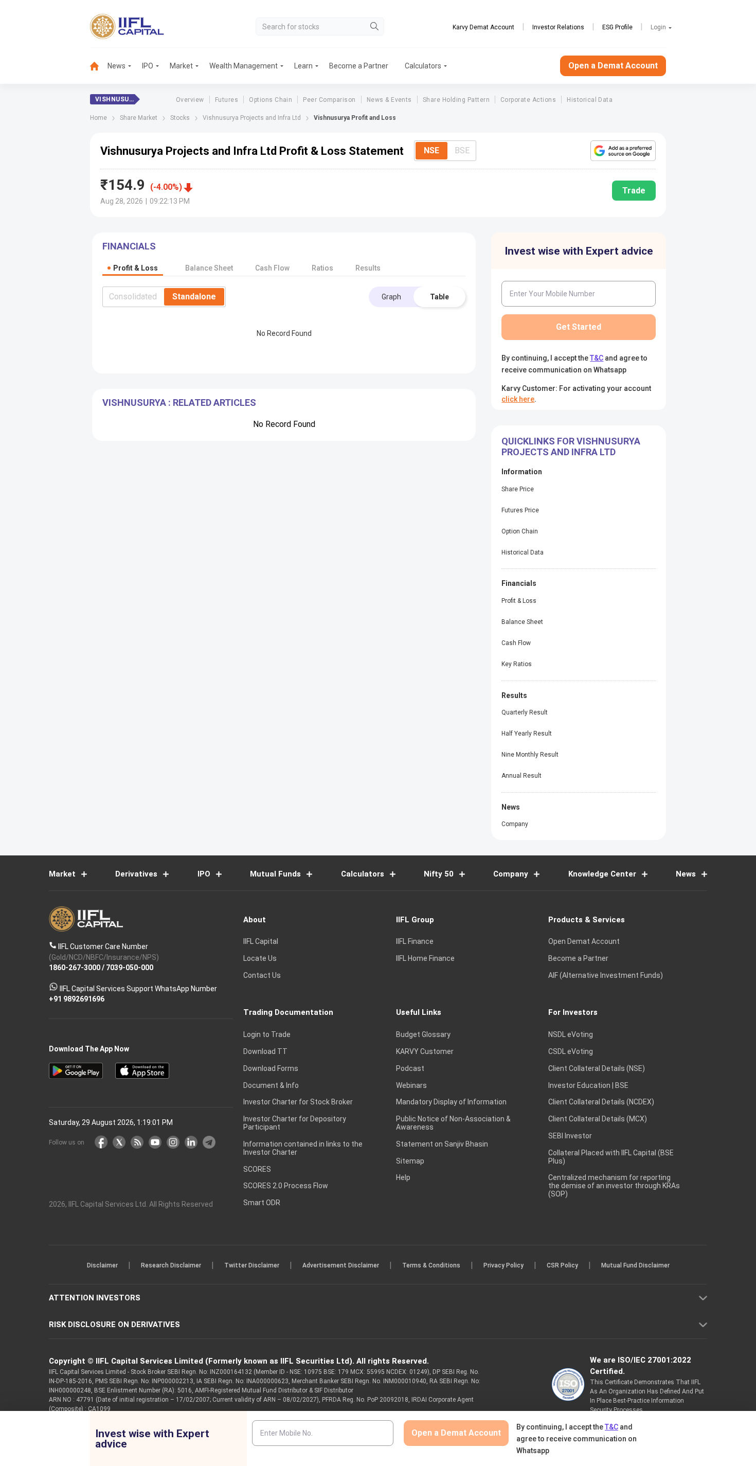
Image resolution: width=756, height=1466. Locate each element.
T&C (323, 800)
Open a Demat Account (305, 769)
